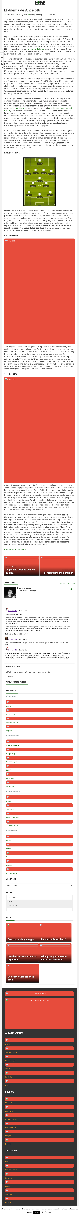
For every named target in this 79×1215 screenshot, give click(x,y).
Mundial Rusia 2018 (12, 818)
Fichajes (9, 840)
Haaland (8, 1203)
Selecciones (10, 809)
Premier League (11, 762)
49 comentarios (52, 15)
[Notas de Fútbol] (40, 2)
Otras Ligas (10, 786)
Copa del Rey (10, 714)
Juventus (8, 1144)
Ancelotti (10, 549)
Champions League (36, 15)
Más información (46, 1212)
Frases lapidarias (11, 873)
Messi (7, 1162)
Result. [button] (10, 902)
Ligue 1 (7, 1085)
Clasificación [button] (12, 897)
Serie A (8, 770)
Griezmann (8, 1194)
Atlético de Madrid (11, 1119)
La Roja (8, 801)
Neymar (8, 1186)
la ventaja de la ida (36, 49)
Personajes (10, 857)
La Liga (8, 706)
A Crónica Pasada (12, 826)
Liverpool (8, 1136)
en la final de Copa (18, 108)
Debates (9, 865)
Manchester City (10, 1127)
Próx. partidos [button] (12, 906)
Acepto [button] (37, 1212)
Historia (8, 849)
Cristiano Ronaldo (11, 1170)
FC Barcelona (9, 1103)
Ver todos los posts (67, 583)
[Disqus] (38, 632)
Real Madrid (21, 549)
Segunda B (9, 731)
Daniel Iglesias (22, 15)
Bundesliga (10, 778)
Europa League (11, 754)
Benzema (8, 1178)
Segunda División (12, 722)
